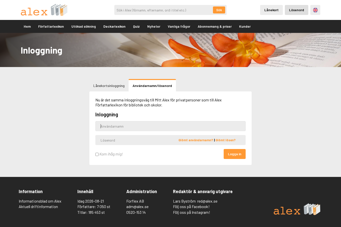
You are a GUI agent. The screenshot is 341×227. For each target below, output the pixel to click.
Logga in (234, 154)
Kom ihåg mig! (111, 153)
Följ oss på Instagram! (191, 212)
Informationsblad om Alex (40, 201)
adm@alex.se (137, 206)
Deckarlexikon (114, 26)
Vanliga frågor (179, 26)
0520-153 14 (136, 212)
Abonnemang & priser (215, 26)
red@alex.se (207, 201)
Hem (27, 26)
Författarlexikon (51, 26)
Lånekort (271, 10)
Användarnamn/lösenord (152, 85)
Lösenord (296, 10)
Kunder (245, 26)
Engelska (315, 10)
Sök (219, 10)
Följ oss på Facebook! (191, 206)
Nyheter (153, 26)
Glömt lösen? (225, 140)
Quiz (136, 26)
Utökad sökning (83, 26)
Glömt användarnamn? (196, 140)
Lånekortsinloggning (109, 85)
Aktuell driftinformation (38, 206)
